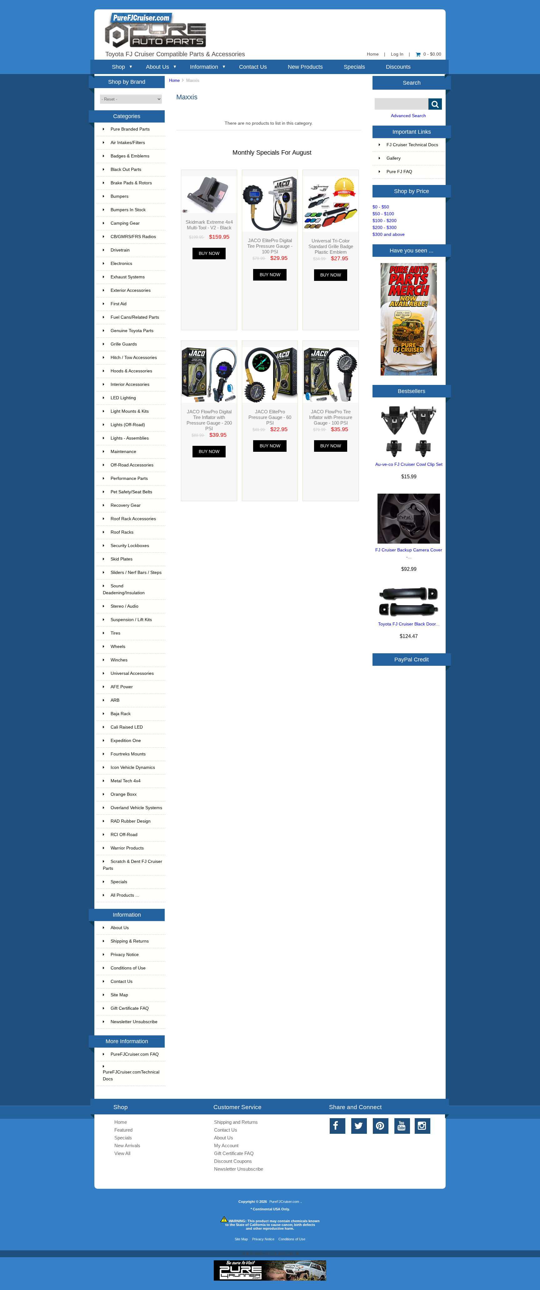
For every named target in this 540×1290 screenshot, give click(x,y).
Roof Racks (122, 532)
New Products (305, 67)
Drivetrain (120, 250)
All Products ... (125, 895)
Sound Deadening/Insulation (124, 589)
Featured (123, 1130)
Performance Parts (129, 478)
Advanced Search (408, 115)
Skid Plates (121, 559)
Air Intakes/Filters (128, 142)
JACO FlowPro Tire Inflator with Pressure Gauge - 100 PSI (330, 417)
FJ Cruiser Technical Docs (412, 144)
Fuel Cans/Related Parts (135, 317)
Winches (119, 660)
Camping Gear (125, 223)
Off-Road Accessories (132, 465)
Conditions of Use (128, 968)
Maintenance (123, 451)
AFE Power (122, 687)
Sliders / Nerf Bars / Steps (136, 572)
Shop (118, 67)
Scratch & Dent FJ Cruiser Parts (132, 865)
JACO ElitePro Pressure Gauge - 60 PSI (269, 417)
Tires (115, 633)
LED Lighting (123, 398)
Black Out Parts (126, 169)
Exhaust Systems (128, 277)
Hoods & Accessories (131, 371)
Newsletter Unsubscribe (134, 1021)
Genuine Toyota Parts (132, 330)
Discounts (398, 67)
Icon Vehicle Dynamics (133, 767)
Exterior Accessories (131, 290)
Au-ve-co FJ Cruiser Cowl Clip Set (408, 464)
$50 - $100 (383, 214)
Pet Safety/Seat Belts (131, 492)
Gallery (394, 158)
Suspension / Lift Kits (131, 619)
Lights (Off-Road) (128, 424)
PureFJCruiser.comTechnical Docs (131, 1075)
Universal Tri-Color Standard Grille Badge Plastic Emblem (330, 246)
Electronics (121, 263)
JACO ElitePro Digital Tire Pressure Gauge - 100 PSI (269, 246)
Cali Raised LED (127, 727)
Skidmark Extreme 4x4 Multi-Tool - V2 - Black (209, 224)
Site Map (119, 995)
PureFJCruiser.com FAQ (135, 1054)
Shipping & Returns (130, 941)
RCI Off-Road (124, 834)
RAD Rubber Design (131, 821)
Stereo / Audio (124, 606)
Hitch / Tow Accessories (134, 357)
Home (373, 54)
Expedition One (126, 740)
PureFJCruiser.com (284, 1201)
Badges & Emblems (130, 156)
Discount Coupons (233, 1161)
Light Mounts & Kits (130, 411)
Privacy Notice (125, 954)
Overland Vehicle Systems (136, 807)
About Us (157, 67)
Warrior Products (127, 848)
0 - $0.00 (432, 54)
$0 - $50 (380, 207)
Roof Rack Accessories (133, 518)
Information (204, 67)
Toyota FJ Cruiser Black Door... (408, 624)
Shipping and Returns (236, 1122)
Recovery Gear (126, 505)
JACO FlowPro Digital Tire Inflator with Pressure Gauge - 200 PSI (209, 420)
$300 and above (388, 234)
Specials (354, 67)
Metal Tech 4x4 (126, 781)
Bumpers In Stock (128, 209)
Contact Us (253, 67)
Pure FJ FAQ (399, 171)
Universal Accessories (132, 673)
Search (412, 82)
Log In (397, 54)
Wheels (118, 646)
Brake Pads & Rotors (131, 183)
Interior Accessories (130, 384)
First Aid (119, 303)
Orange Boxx (124, 794)
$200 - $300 (384, 227)
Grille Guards (124, 344)
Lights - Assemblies (130, 438)
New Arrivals (127, 1145)
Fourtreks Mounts (128, 754)
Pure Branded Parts (130, 129)
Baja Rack (121, 713)
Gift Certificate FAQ (130, 1008)
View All (122, 1153)
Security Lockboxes (130, 545)
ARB (115, 700)
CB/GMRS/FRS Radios (133, 236)
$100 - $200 (384, 220)
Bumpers (119, 196)
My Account (226, 1145)
